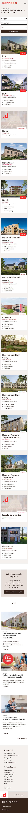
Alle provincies (5, 23)
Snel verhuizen (8, 760)
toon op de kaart (14, 31)
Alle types (4, 19)
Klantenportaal (8, 779)
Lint (2, 27)
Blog (5, 783)
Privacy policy (5, 809)
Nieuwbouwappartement (11, 755)
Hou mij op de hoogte (14, 592)
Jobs (5, 786)
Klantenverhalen (8, 781)
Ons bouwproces (9, 772)
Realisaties (7, 788)
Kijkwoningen (8, 770)
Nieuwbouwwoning (9, 753)
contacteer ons (18, 795)
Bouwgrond (7, 758)
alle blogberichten (22, 738)
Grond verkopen (8, 774)
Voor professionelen (9, 762)
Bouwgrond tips (8, 777)
